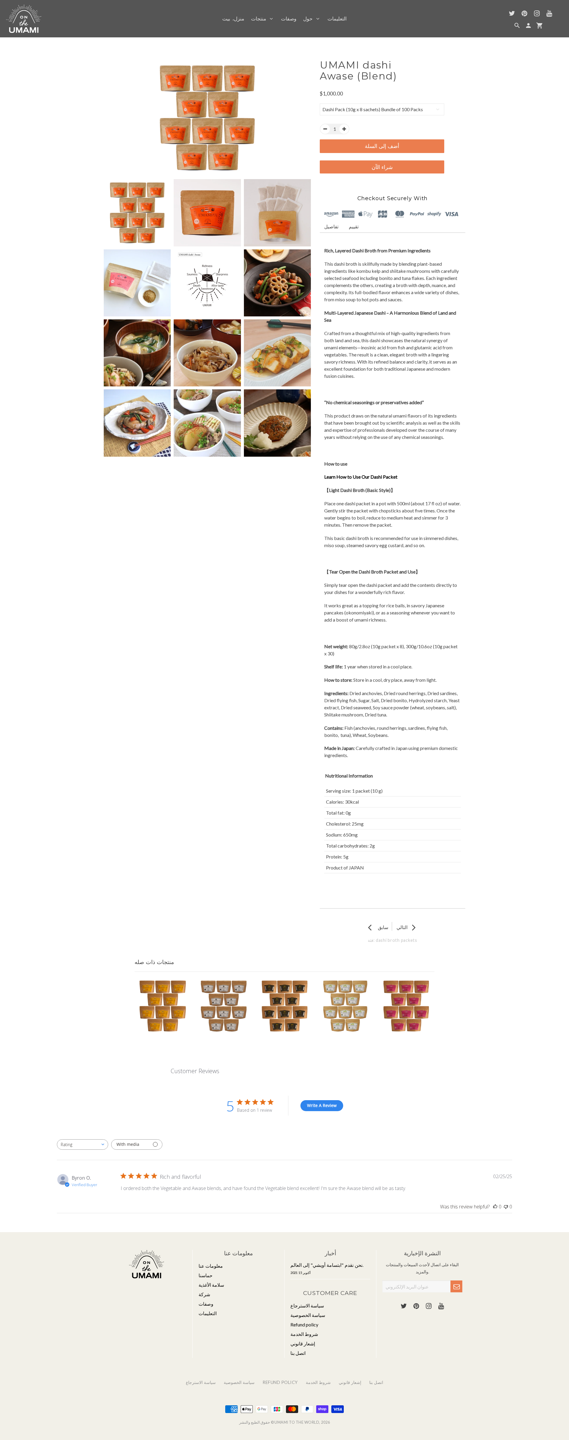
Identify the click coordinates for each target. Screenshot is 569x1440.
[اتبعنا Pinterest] (524, 14)
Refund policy (304, 1324)
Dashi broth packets (396, 940)
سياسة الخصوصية (307, 1315)
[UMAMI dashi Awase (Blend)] (207, 118)
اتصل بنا (298, 1353)
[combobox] (82, 1144)
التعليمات (337, 18)
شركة (204, 1294)
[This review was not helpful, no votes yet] (506, 1206)
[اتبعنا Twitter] (512, 14)
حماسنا (205, 1275)
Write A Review (322, 1105)
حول (310, 18)
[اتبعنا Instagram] (537, 14)
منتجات (260, 18)
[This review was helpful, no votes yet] (495, 1206)
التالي (407, 927)
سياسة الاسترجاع (307, 1305)
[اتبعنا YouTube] (549, 14)
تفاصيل (331, 226)
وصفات (288, 18)
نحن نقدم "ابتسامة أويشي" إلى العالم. (326, 1268)
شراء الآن (382, 167)
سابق (378, 927)
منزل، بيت (233, 18)
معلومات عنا (211, 1266)
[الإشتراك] (456, 1286)
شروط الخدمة (304, 1334)
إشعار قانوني (302, 1343)
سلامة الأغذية (211, 1285)
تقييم (354, 226)
